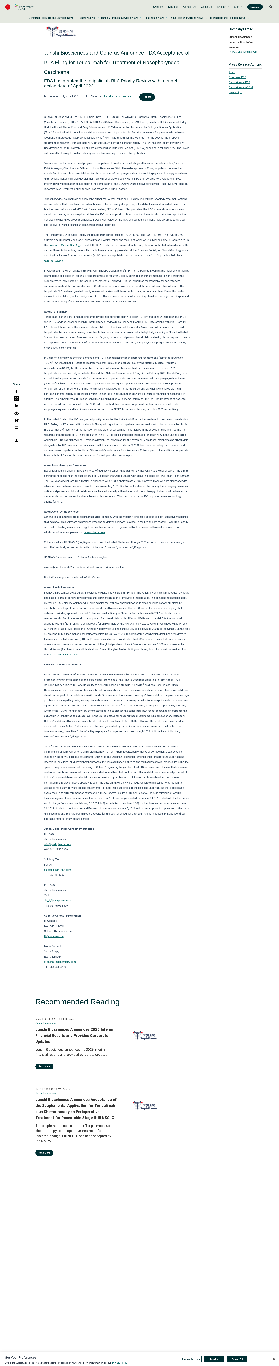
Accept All (237, 1359)
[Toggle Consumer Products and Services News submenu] (76, 18)
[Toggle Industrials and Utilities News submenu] (206, 18)
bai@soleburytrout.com (57, 869)
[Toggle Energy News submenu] (97, 18)
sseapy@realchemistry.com (60, 961)
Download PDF (237, 77)
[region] (139, 1359)
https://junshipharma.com (243, 51)
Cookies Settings (191, 1359)
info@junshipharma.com (57, 844)
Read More (44, 1066)
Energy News (87, 17)
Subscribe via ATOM (241, 87)
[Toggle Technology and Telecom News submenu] (248, 18)
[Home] (19, 7)
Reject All (214, 1359)
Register (255, 7)
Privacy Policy (119, 1362)
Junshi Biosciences (117, 96)
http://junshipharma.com (64, 654)
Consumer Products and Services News (51, 17)
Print (232, 72)
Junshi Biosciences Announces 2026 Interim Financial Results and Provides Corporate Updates (74, 1035)
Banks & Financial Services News (119, 17)
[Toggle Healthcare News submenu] (167, 18)
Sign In (238, 6)
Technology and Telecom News (228, 17)
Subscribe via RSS (239, 82)
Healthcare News (154, 17)
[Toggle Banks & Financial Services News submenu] (141, 18)
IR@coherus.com (53, 936)
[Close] (273, 1358)
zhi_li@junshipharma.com (58, 900)
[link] (156, 7)
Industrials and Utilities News (186, 17)
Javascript (235, 92)
